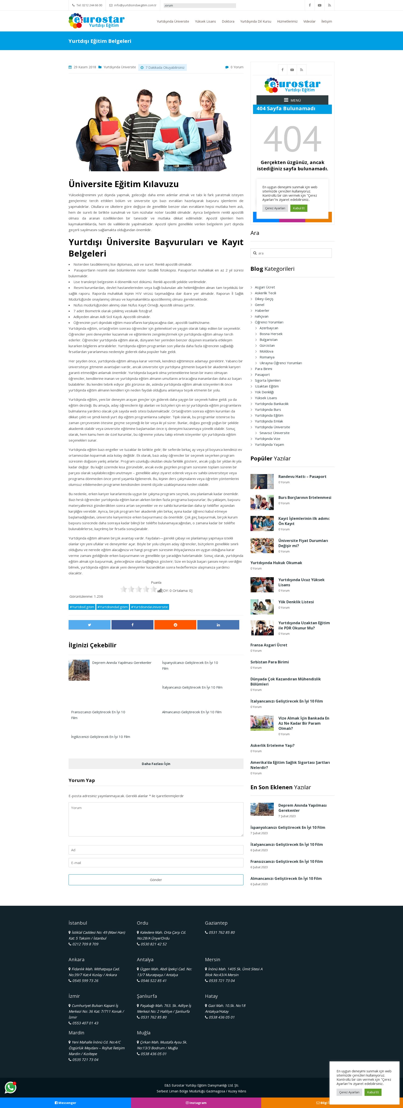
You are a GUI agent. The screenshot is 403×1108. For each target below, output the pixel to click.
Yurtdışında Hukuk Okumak (276, 562)
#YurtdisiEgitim (82, 606)
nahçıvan (261, 316)
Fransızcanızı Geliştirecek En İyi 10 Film (286, 861)
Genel (259, 304)
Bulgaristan (269, 339)
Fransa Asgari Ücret (268, 645)
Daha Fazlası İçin (156, 763)
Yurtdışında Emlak (269, 421)
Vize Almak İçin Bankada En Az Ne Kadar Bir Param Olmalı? (303, 723)
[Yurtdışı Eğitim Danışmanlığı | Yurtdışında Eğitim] (97, 20)
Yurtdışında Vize (267, 438)
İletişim (326, 21)
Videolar (309, 21)
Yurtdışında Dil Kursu (255, 21)
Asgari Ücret (265, 287)
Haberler (262, 310)
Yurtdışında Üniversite (173, 21)
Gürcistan (267, 345)
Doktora (228, 21)
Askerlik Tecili (265, 293)
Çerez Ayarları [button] (349, 1092)
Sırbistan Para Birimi (269, 662)
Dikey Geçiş (264, 298)
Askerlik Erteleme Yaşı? (272, 745)
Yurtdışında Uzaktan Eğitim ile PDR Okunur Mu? (304, 625)
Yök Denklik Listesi (296, 601)
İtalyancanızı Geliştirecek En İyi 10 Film (286, 701)
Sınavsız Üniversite (275, 432)
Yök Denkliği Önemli (226, 5)
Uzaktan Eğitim (267, 386)
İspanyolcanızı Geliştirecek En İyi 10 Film (287, 827)
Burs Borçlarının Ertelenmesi (304, 497)
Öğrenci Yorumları (269, 322)
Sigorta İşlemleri (268, 380)
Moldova (266, 351)
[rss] (329, 5)
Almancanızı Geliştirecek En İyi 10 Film (286, 878)
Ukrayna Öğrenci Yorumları (281, 362)
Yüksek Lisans (205, 21)
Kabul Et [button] (373, 1092)
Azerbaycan (269, 328)
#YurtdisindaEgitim (112, 606)
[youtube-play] (320, 5)
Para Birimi (263, 368)
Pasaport (262, 374)
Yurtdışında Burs (268, 409)
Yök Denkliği (264, 392)
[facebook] (310, 5)
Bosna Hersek (271, 333)
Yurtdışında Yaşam (269, 444)
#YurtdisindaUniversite (149, 606)
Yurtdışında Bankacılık (271, 403)
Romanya (267, 357)
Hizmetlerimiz (287, 21)
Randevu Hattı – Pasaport (302, 476)
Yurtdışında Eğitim (269, 415)
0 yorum (237, 67)
